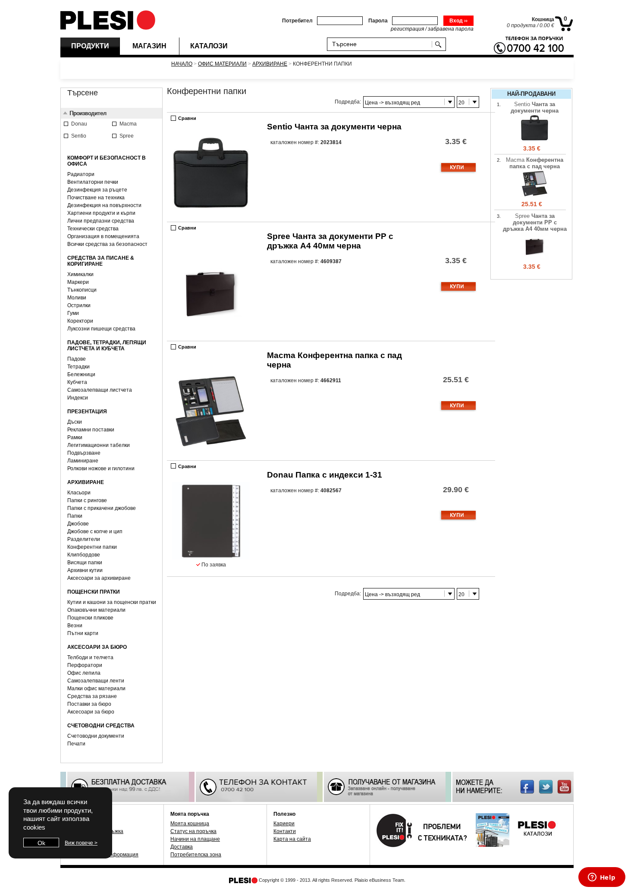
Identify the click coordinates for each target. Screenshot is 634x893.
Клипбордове (83, 555)
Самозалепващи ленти (95, 681)
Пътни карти (82, 633)
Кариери (284, 824)
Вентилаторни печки (92, 182)
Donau (324, 474)
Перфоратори (84, 665)
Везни (74, 626)
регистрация (407, 29)
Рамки (74, 437)
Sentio (334, 126)
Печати (76, 744)
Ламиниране (82, 461)
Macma (534, 163)
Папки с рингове (87, 500)
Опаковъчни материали (96, 610)
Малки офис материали (96, 688)
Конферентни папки (92, 547)
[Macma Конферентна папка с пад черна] (535, 195)
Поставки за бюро (89, 704)
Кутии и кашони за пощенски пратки (111, 602)
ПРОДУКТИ (90, 46)
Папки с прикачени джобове (101, 508)
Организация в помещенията (103, 236)
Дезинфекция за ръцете (97, 190)
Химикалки (80, 274)
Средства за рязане (92, 696)
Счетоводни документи (95, 736)
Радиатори (80, 174)
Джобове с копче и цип (94, 531)
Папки (74, 516)
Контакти (284, 831)
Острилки (79, 305)
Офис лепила (83, 673)
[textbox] (381, 43)
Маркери (78, 282)
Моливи (76, 298)
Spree (330, 241)
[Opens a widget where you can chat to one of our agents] (601, 878)
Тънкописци (82, 290)
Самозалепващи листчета (99, 390)
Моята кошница (189, 824)
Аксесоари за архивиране (99, 578)
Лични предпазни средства (100, 221)
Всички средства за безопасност (107, 244)
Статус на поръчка (193, 831)
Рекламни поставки (90, 430)
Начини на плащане (195, 839)
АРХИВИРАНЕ (269, 64)
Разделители (83, 539)
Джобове (78, 524)
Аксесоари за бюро (90, 712)
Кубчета (77, 382)
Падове (76, 359)
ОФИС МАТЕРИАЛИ (222, 64)
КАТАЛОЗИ (209, 46)
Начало (181, 64)
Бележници (81, 374)
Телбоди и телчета (90, 657)
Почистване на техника (96, 198)
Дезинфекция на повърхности (104, 205)
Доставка (181, 847)
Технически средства (93, 229)
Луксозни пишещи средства (101, 329)
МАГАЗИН (149, 46)
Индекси (77, 398)
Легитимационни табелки (98, 445)
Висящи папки (84, 563)
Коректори (80, 321)
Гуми (73, 313)
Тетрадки (78, 367)
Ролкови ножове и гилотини (101, 468)
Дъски (74, 422)
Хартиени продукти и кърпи (101, 213)
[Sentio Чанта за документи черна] (535, 140)
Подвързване (83, 453)
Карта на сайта (292, 839)
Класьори (79, 493)
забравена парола (451, 29)
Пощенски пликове (90, 618)
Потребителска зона (195, 855)
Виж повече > (81, 843)
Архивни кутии (85, 570)
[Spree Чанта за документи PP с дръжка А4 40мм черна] (535, 258)
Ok (41, 843)
